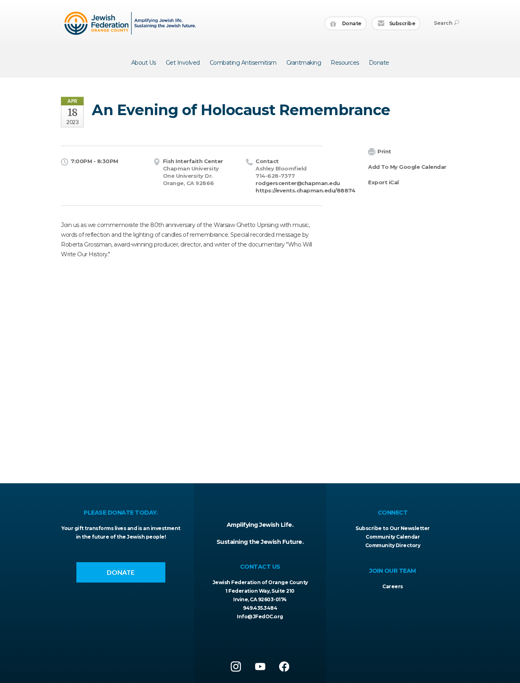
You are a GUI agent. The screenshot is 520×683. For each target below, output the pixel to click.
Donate (351, 23)
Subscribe (401, 23)
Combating (243, 62)
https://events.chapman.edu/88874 (305, 190)
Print (384, 151)
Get (183, 62)
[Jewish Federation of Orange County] (131, 23)
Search (443, 23)
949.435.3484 (260, 608)
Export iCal (383, 182)
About (143, 62)
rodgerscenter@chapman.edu (298, 183)
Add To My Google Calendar (407, 167)
